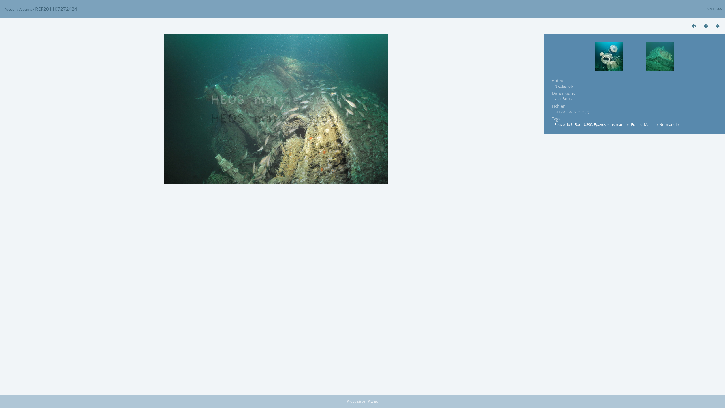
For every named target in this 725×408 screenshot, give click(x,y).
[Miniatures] (694, 26)
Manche (651, 124)
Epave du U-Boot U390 (573, 124)
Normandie (669, 124)
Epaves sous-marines (611, 124)
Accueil (10, 9)
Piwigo (373, 401)
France (636, 124)
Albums (25, 9)
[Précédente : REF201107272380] (706, 26)
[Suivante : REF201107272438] (718, 26)
